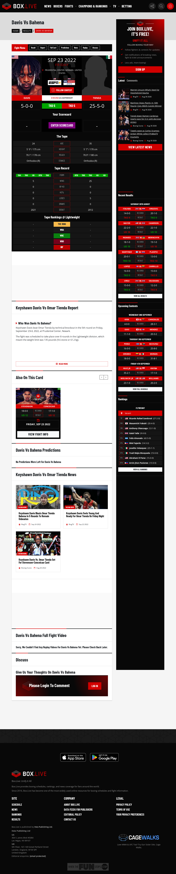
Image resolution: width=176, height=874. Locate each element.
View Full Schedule (140, 389)
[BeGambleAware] (88, 867)
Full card (53, 48)
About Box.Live (72, 804)
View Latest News (140, 147)
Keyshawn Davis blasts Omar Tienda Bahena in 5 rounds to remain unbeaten (37, 516)
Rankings (17, 814)
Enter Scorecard (62, 125)
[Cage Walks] (139, 837)
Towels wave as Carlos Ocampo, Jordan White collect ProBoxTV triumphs (145, 133)
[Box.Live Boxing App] (73, 757)
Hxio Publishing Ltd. (43, 827)
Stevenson (27, 406)
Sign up (140, 69)
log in (95, 686)
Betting (127, 6)
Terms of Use (123, 809)
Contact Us (70, 819)
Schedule (17, 804)
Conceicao (49, 406)
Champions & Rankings (93, 6)
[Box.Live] (19, 6)
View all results (140, 296)
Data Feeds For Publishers (78, 809)
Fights (69, 6)
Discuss (95, 48)
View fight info (38, 434)
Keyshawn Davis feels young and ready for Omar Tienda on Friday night (85, 515)
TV (114, 6)
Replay (85, 48)
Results (27, 31)
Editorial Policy (73, 814)
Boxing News (22, 507)
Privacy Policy (124, 804)
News (47, 6)
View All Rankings (140, 469)
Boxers (58, 6)
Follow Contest (64, 90)
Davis (27, 98)
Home (16, 31)
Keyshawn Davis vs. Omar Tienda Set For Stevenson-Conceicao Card (37, 561)
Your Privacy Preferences (130, 814)
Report (42, 48)
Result (33, 48)
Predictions (65, 48)
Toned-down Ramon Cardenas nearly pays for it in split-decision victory (145, 119)
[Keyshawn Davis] (27, 75)
